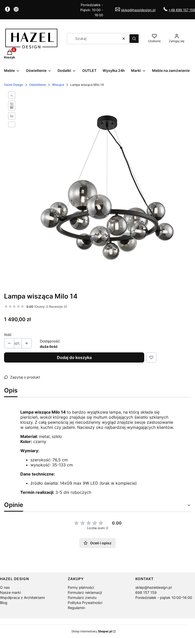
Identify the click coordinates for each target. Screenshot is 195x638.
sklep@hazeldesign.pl (138, 10)
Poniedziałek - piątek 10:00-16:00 (163, 597)
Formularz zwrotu (82, 597)
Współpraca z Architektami (22, 597)
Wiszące (58, 85)
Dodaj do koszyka (74, 357)
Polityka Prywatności (85, 602)
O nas (5, 587)
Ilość (8, 334)
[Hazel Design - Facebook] (7, 10)
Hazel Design (13, 85)
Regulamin (76, 608)
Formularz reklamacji (85, 592)
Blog (3, 602)
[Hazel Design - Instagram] (16, 10)
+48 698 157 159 (182, 10)
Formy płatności (81, 587)
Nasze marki (10, 592)
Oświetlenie (37, 85)
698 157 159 (146, 592)
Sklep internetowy (91, 631)
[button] (134, 38)
